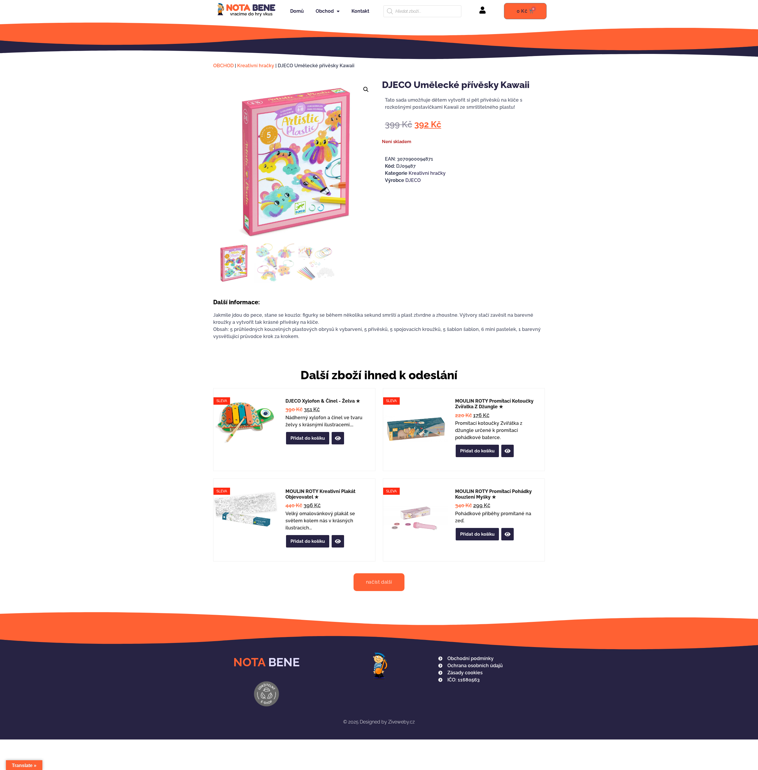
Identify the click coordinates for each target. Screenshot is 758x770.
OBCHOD (223, 65)
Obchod (325, 11)
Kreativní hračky (255, 65)
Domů (297, 11)
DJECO (413, 180)
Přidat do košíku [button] (307, 438)
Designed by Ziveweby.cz (379, 722)
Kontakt (360, 11)
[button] (366, 89)
